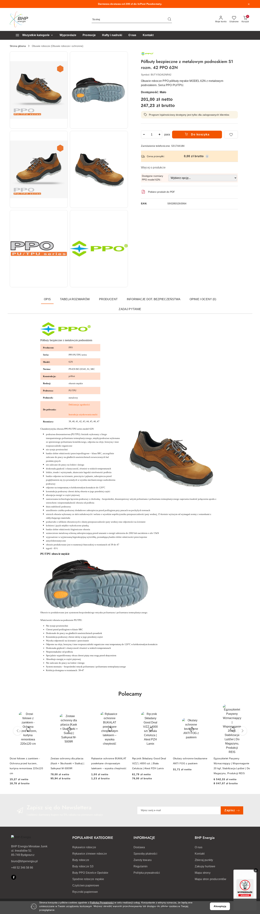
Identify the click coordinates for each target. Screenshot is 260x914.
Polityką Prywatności (102, 902)
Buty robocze (80, 859)
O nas (198, 847)
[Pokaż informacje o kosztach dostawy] (207, 156)
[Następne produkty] (242, 731)
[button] (39, 90)
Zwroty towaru (143, 859)
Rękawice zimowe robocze (89, 853)
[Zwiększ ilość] (159, 134)
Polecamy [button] (130, 694)
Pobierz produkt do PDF (161, 191)
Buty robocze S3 (82, 866)
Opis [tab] (47, 299)
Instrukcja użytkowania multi (83, 414)
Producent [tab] (108, 299)
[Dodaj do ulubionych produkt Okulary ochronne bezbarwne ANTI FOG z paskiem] (205, 708)
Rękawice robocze (84, 847)
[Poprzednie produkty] (17, 731)
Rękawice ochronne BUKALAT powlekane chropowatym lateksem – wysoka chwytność (108, 763)
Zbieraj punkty (204, 859)
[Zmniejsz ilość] (143, 134)
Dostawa (139, 847)
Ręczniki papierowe (85, 891)
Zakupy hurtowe (205, 866)
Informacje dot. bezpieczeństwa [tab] (153, 299)
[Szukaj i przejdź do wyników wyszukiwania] (169, 19)
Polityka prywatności (147, 872)
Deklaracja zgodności (79, 404)
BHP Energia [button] (205, 837)
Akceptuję (220, 906)
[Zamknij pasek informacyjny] (248, 4)
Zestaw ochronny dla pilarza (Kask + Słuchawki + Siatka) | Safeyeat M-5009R (67, 763)
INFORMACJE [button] (144, 837)
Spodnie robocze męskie (88, 879)
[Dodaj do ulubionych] (231, 134)
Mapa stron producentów (210, 879)
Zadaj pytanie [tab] (130, 309)
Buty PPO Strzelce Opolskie (90, 872)
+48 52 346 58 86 (22, 867)
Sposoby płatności (145, 853)
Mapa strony (202, 872)
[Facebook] (13, 877)
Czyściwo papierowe (85, 885)
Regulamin (141, 866)
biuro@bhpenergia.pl (24, 861)
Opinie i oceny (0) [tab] (203, 299)
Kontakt (199, 853)
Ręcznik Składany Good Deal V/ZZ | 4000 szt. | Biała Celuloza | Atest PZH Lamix (149, 763)
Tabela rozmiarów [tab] (75, 299)
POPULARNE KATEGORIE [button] (92, 837)
